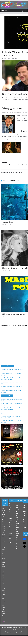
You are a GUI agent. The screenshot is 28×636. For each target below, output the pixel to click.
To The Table (17, 531)
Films (10, 518)
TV (10, 545)
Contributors (24, 507)
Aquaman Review (8, 222)
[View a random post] (25, 10)
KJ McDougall (14, 58)
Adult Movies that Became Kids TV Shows (12, 172)
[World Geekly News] (14, 1)
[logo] (3, 621)
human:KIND (17, 505)
